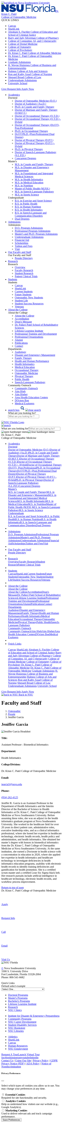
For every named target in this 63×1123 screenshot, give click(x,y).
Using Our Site (23, 1060)
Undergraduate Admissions (22, 80)
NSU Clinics (15, 1010)
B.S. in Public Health (26, 203)
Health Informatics (24, 364)
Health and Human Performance (32, 361)
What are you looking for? (22, 413)
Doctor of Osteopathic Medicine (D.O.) (36, 100)
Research (13, 1007)
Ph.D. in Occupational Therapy (31, 131)
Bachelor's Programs (19, 1001)
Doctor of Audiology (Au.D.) (30, 103)
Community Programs (19, 1018)
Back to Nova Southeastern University (29, 2)
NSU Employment (18, 1048)
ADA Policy (32, 1063)
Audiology (20, 352)
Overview (20, 267)
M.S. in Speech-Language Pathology (34, 191)
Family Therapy (23, 358)
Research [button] (13, 261)
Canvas (12, 25)
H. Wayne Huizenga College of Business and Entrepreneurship (33, 673)
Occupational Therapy (26, 370)
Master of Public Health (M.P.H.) (32, 188)
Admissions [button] (14, 221)
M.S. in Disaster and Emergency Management (31, 494)
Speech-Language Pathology (30, 382)
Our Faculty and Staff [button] (19, 252)
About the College (24, 315)
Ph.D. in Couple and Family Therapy (34, 106)
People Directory (24, 258)
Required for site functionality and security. (24, 1096)
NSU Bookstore (16, 1027)
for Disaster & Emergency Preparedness (37, 1015)
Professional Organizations (29, 336)
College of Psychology (20, 50)
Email (4, 945)
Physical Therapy (24, 376)
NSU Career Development (22, 1021)
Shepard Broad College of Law (24, 77)
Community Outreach (26, 388)
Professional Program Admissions (32, 231)
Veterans (19, 306)
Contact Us (7, 1060)
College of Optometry (19, 47)
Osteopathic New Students (29, 297)
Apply (4, 904)
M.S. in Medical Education (29, 182)
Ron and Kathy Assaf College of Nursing (30, 74)
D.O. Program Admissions (29, 227)
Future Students (23, 294)
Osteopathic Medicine (26, 373)
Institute (12, 1015)
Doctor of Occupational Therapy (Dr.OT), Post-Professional (35, 466)
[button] (24, 410)
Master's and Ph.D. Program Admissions (36, 234)
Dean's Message (23, 321)
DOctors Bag (22, 400)
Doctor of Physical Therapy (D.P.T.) (34, 140)
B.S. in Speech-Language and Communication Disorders (31, 214)
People (11, 714)
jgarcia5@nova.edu (11, 784)
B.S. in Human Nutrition (28, 206)
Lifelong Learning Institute (29, 330)
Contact (19, 346)
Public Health (22, 379)
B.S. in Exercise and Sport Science (33, 200)
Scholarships (21, 243)
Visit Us (5, 959)
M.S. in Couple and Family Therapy (34, 164)
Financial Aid (22, 240)
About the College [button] (18, 309)
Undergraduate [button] (16, 513)
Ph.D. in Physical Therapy (29, 149)
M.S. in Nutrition (24, 185)
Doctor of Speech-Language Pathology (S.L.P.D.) (31, 483)
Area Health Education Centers (31, 397)
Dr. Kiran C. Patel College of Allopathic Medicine (34, 53)
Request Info (14, 89)
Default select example (13, 986)
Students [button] (12, 279)
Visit (17, 249)
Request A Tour (9, 1054)
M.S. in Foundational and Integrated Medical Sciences (32, 498)
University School (17, 83)
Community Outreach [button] (19, 628)
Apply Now (27, 89)
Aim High (20, 391)
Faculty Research (24, 270)
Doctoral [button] (12, 446)
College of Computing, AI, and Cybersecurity (32, 41)
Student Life (21, 300)
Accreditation (22, 318)
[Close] (2, 1080)
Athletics (12, 1036)
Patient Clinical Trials (26, 276)
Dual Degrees (22, 218)
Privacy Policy (40, 1060)
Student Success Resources (29, 303)
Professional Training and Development (36, 333)
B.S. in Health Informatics (29, 209)
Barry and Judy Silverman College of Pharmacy (33, 37)
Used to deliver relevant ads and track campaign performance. (26, 1113)
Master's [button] (12, 489)
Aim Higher (21, 394)
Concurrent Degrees (25, 158)
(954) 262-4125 (9, 797)
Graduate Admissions (19, 62)
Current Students (24, 291)
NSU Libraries (16, 1031)
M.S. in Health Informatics (29, 179)
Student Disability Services (22, 1024)
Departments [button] (15, 607)
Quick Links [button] (14, 643)
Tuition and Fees (23, 246)
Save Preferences (11, 1120)
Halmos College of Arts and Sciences (28, 71)
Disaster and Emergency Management (35, 355)
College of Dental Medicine (22, 44)
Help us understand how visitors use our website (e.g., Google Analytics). (30, 1104)
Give (4, 89)
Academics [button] (14, 94)
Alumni (19, 339)
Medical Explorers (24, 403)
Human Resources (18, 1045)
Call (3, 931)
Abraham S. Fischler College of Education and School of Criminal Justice (33, 33)
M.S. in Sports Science (27, 194)
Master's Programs (18, 998)
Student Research (24, 273)
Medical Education (25, 367)
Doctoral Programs (18, 995)
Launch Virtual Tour (29, 1054)
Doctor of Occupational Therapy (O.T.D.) (37, 116)
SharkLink (13, 28)
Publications (21, 342)
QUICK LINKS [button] (10, 20)
